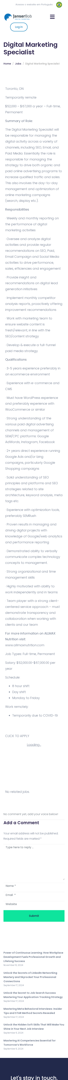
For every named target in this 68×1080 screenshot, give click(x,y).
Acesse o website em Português (34, 4)
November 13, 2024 (13, 965)
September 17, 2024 (13, 985)
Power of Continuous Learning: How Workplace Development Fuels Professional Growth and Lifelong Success (33, 957)
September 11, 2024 (13, 1032)
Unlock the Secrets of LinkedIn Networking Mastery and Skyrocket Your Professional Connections (30, 977)
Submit (34, 916)
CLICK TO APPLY (17, 736)
